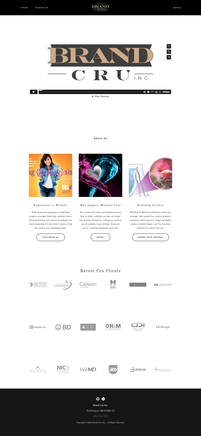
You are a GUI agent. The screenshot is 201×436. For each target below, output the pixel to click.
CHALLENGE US (50, 237)
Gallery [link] (177, 7)
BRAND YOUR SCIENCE (150, 237)
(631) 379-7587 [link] (100, 416)
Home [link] (25, 7)
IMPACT (100, 237)
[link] (100, 8)
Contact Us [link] (41, 7)
